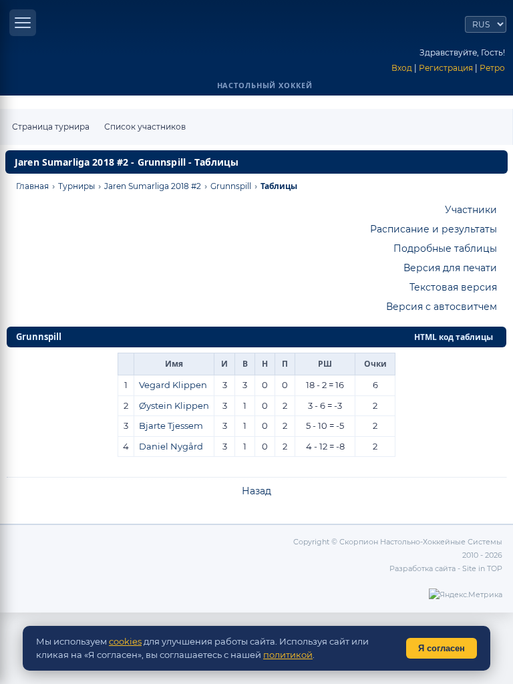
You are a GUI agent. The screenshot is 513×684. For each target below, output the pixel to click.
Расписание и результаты (433, 229)
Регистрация (446, 68)
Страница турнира (51, 127)
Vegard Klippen (173, 384)
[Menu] (22, 22)
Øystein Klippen (174, 405)
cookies (125, 641)
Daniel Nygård (171, 446)
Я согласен (441, 648)
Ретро (492, 68)
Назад (256, 491)
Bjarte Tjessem (171, 425)
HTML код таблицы (453, 337)
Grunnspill (38, 337)
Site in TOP (482, 568)
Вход (401, 68)
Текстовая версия (453, 287)
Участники (471, 210)
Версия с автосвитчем (441, 307)
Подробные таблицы (445, 248)
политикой (288, 654)
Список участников (145, 127)
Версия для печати (450, 268)
